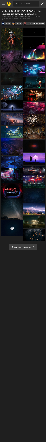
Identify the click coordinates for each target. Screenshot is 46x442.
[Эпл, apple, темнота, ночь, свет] (34, 32)
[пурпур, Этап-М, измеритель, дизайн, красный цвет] (12, 190)
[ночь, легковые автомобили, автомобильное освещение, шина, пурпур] (12, 175)
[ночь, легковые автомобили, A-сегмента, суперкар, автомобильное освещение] (34, 69)
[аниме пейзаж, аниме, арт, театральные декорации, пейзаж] (12, 119)
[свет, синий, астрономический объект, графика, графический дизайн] (34, 55)
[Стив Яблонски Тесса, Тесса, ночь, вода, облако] (12, 162)
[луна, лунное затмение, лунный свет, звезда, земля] (12, 106)
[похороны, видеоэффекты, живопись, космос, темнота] (34, 82)
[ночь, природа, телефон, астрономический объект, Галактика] (12, 61)
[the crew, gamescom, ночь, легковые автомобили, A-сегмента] (12, 79)
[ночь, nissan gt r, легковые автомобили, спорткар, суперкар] (34, 95)
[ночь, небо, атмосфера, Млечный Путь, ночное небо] (12, 209)
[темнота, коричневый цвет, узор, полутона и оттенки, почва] (34, 120)
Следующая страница (21, 247)
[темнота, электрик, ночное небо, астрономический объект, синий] (34, 195)
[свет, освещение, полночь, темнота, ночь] (34, 146)
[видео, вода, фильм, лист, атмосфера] (34, 235)
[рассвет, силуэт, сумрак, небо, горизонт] (34, 159)
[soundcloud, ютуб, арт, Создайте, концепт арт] (12, 39)
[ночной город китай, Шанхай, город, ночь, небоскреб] (34, 181)
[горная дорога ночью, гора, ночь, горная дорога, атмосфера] (12, 146)
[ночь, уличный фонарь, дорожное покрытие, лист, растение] (34, 133)
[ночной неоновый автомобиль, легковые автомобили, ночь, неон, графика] (34, 108)
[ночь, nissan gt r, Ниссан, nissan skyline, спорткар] (34, 170)
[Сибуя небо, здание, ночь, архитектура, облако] (12, 93)
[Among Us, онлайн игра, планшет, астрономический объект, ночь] (34, 43)
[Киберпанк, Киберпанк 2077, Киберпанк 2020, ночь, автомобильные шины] (34, 222)
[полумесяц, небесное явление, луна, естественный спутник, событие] (12, 228)
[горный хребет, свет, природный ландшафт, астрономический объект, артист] (34, 209)
